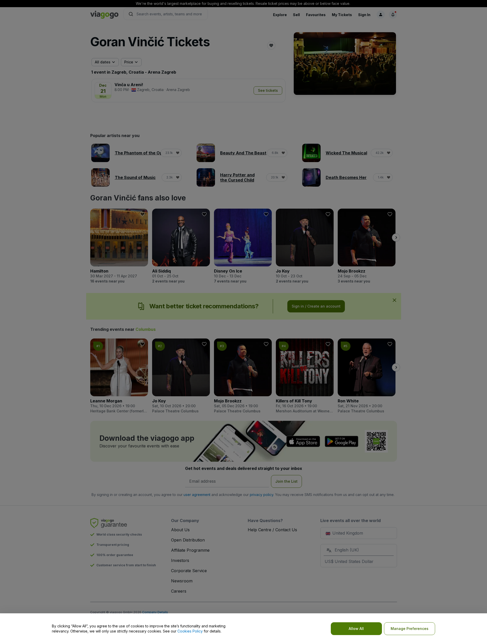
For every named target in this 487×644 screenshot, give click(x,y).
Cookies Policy (190, 631)
